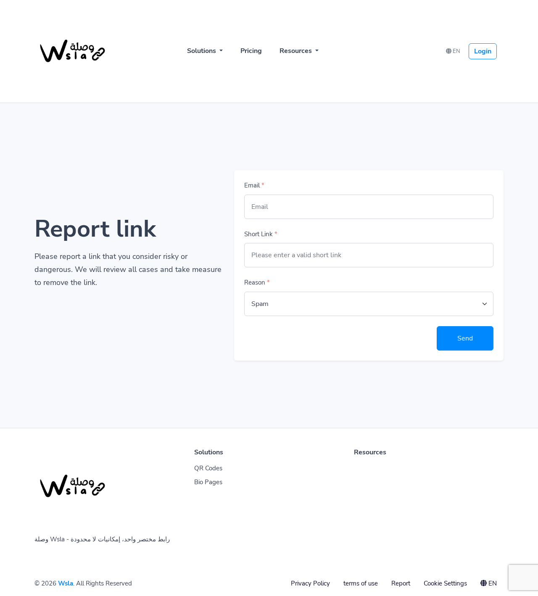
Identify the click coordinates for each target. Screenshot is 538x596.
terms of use (360, 583)
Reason (257, 282)
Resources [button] (297, 50)
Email (254, 185)
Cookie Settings (445, 583)
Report (400, 583)
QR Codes (208, 468)
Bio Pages (208, 482)
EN (455, 51)
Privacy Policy (310, 583)
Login (482, 51)
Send (465, 338)
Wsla (65, 583)
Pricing (251, 50)
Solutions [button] (202, 50)
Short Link (260, 234)
